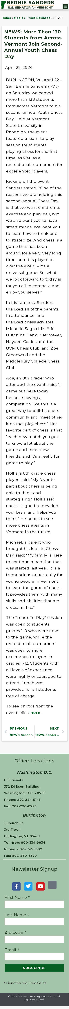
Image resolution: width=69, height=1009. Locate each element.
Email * (12, 949)
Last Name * (17, 914)
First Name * (17, 897)
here (35, 712)
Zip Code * (15, 932)
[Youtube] (40, 886)
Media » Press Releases (32, 18)
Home (6, 18)
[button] (65, 6)
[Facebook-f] (16, 886)
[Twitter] (28, 886)
